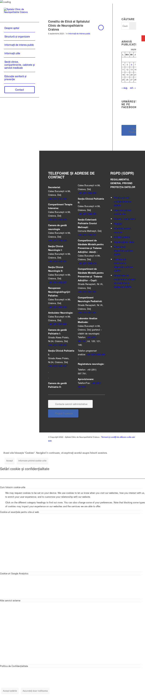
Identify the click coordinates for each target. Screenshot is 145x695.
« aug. (124, 87)
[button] (143, 38)
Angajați (118, 223)
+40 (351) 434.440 (95, 354)
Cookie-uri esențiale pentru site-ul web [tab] (19, 512)
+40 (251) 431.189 (57, 198)
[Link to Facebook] (128, 444)
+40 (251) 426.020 (57, 345)
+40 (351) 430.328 (57, 240)
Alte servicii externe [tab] (10, 600)
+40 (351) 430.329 (57, 219)
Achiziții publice (122, 237)
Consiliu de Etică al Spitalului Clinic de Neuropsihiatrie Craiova (69, 25)
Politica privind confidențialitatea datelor (122, 201)
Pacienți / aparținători (125, 218)
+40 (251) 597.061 (87, 291)
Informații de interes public (79, 33)
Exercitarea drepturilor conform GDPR (123, 250)
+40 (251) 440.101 (87, 234)
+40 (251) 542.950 (87, 193)
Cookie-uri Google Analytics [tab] (14, 573)
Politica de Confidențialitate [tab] (14, 666)
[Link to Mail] (133, 444)
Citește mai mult (101, 27)
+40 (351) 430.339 (57, 307)
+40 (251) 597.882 (57, 324)
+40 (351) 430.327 (57, 282)
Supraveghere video (124, 242)
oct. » (133, 87)
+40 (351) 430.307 (57, 261)
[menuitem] (19, 28)
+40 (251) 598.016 (87, 263)
